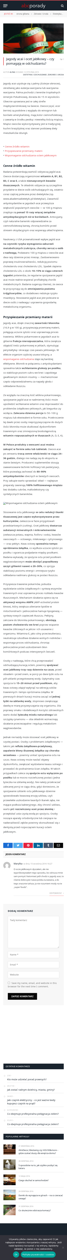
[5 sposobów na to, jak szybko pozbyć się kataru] (9, 1164)
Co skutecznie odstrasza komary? (35, 1210)
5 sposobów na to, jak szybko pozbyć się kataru (38, 1167)
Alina (12, 72)
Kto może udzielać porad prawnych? (27, 1079)
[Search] (62, 5)
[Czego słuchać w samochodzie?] (9, 1179)
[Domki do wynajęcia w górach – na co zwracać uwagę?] (9, 1195)
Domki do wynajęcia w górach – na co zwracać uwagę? (41, 1197)
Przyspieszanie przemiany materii (23, 150)
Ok (16, 1254)
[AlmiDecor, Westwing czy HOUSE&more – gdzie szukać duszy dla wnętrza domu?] (9, 1149)
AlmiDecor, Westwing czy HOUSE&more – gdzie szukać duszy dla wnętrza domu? (38, 1152)
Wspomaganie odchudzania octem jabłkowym (31, 155)
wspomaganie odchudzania (18, 359)
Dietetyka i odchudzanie (35, 74)
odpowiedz (55, 893)
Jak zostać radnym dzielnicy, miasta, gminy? (31, 1089)
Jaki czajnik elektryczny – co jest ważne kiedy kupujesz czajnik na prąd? (31, 1102)
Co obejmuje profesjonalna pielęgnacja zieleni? (33, 1113)
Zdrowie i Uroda (56, 74)
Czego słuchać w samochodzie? (34, 1180)
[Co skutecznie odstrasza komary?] (9, 1210)
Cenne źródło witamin (17, 146)
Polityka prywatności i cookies (38, 1254)
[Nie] (63, 1247)
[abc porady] (33, 5)
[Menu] (5, 5)
